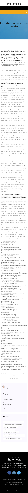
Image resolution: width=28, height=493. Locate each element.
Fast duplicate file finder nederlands (9, 296)
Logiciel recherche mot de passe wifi (11, 408)
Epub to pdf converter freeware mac (9, 320)
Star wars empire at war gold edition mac (10, 277)
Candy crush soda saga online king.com (10, 257)
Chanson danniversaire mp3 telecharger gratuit (14, 479)
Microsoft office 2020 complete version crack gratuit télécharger (13, 435)
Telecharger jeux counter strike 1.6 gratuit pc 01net (13, 337)
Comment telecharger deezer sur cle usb (12, 438)
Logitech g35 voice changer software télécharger (12, 281)
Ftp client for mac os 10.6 (7, 353)
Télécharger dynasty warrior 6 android (10, 359)
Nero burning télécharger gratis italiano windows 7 (13, 260)
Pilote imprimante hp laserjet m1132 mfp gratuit (13, 422)
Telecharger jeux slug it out (7, 319)
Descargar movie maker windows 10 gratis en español (14, 273)
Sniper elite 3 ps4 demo (6, 306)
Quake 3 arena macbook (8, 399)
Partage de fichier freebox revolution (9, 324)
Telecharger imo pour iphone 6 (8, 268)
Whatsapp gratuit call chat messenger (10, 317)
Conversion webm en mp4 (7, 255)
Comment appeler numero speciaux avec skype (12, 298)
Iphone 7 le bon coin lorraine (7, 246)
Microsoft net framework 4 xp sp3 (9, 361)
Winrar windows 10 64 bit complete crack (11, 286)
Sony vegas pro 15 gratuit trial (8, 367)
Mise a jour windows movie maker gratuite (11, 275)
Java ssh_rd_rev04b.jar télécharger (9, 330)
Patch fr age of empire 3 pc (7, 354)
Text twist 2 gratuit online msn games (10, 280)
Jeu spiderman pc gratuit (14, 481)
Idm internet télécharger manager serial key (11, 364)
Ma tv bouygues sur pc (6, 301)
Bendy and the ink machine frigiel (9, 278)
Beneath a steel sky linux (7, 244)
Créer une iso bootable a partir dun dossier (11, 267)
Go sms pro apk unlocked (7, 270)
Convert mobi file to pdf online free (14, 484)
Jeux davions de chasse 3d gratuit (9, 288)
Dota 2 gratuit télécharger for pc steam (10, 350)
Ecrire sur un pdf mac (6, 329)
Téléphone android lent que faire (8, 241)
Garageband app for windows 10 (8, 314)
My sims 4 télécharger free (7, 307)
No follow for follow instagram (14, 482)
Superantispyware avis (6, 343)
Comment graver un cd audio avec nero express (12, 303)
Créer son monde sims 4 (9, 429)
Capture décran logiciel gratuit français (10, 247)
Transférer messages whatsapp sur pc (10, 363)
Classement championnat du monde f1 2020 (13, 424)
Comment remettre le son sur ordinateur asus (11, 358)
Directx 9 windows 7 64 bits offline (11, 432)
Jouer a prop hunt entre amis (8, 262)
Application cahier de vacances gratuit (10, 356)
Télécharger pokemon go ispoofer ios (10, 299)
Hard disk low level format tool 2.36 (9, 304)
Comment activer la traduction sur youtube (11, 249)
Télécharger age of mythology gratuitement (11, 369)
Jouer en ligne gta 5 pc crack (8, 242)
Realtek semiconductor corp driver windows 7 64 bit (13, 366)
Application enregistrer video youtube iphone (11, 272)
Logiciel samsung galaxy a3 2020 (9, 283)
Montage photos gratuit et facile (8, 316)
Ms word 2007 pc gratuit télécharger (9, 348)
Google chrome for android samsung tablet (11, 264)
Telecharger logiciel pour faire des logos (10, 322)
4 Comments (5, 67)
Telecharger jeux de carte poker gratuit (10, 254)
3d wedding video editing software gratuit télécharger (14, 265)
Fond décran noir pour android (10, 427)
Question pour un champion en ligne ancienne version (13, 342)
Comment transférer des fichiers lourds (10, 259)
